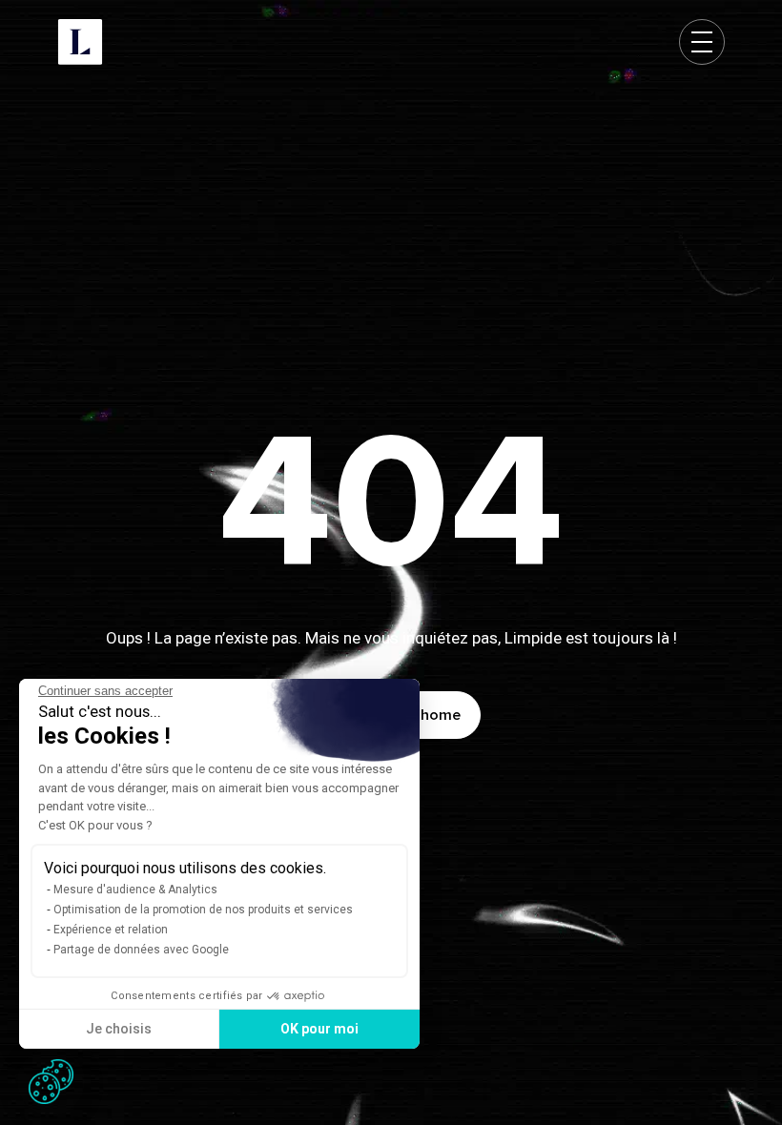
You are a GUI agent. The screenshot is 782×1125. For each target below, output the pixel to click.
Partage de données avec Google (141, 949)
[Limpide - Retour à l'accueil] (80, 42)
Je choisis (119, 1028)
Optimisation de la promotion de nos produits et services (203, 909)
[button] (51, 1081)
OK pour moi (319, 1028)
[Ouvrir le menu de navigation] (702, 42)
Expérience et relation (110, 929)
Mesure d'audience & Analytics (135, 889)
